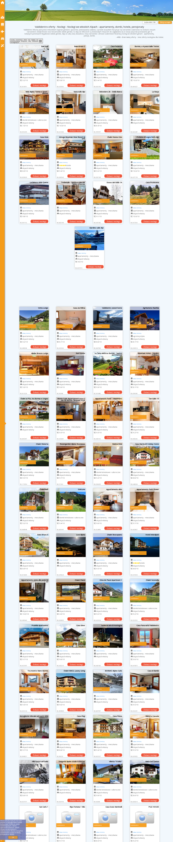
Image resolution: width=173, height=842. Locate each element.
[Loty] (3, 31)
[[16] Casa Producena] (144, 193)
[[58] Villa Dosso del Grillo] (34, 772)
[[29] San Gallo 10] (144, 409)
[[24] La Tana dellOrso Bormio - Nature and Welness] (108, 364)
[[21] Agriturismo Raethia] (144, 318)
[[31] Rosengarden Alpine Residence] (71, 454)
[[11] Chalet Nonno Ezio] (108, 147)
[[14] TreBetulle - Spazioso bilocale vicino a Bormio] (71, 193)
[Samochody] (3, 38)
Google (10, 822)
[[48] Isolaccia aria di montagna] (108, 636)
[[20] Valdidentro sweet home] (108, 318)
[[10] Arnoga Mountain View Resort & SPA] (71, 147)
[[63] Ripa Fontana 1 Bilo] (71, 817)
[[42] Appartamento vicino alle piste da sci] (34, 590)
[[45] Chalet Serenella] (144, 590)
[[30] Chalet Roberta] (34, 454)
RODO (12, 834)
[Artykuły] (3, 24)
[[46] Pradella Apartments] (34, 636)
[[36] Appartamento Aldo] (108, 500)
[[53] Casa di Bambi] (144, 681)
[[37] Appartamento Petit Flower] (144, 500)
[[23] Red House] (71, 364)
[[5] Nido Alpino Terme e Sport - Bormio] (34, 102)
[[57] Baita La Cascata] (144, 726)
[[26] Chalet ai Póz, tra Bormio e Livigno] (34, 409)
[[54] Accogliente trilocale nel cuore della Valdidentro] (34, 726)
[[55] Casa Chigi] (71, 726)
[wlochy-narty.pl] (3, 2)
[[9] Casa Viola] (34, 147)
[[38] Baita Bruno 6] (34, 545)
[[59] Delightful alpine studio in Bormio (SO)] (71, 772)
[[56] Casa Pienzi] (108, 726)
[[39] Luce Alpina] (71, 545)
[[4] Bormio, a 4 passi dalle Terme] (144, 57)
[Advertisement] (89, 288)
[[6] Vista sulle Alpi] (71, 102)
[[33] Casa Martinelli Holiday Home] (144, 454)
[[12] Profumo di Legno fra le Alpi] (144, 147)
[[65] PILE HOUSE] (144, 817)
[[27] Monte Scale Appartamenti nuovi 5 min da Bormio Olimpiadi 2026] (71, 409)
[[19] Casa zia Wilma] (71, 318)
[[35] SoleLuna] (71, 500)
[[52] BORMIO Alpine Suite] (108, 681)
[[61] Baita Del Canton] (144, 772)
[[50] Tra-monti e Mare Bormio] (34, 681)
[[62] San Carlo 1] (34, 817)
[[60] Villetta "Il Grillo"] (108, 772)
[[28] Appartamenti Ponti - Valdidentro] (108, 409)
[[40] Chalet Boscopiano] (108, 545)
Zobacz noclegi (39, 85)
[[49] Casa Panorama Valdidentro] (144, 636)
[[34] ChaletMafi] (34, 500)
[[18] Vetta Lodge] (34, 318)
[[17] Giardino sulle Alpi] (89, 238)
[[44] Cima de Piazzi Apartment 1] (108, 590)
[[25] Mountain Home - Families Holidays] (144, 364)
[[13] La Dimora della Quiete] (34, 193)
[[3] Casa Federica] (108, 57)
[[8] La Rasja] (144, 102)
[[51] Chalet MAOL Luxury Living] (71, 681)
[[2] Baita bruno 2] (71, 57)
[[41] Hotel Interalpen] (144, 545)
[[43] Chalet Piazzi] (71, 590)
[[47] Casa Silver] (71, 636)
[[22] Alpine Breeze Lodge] (34, 364)
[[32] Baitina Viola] (108, 454)
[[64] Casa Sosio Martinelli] (108, 817)
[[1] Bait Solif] (34, 57)
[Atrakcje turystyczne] (3, 45)
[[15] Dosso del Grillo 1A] (108, 193)
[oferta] (21, 74)
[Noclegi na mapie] (3, 17)
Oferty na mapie (165, 22)
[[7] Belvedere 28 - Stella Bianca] (108, 102)
